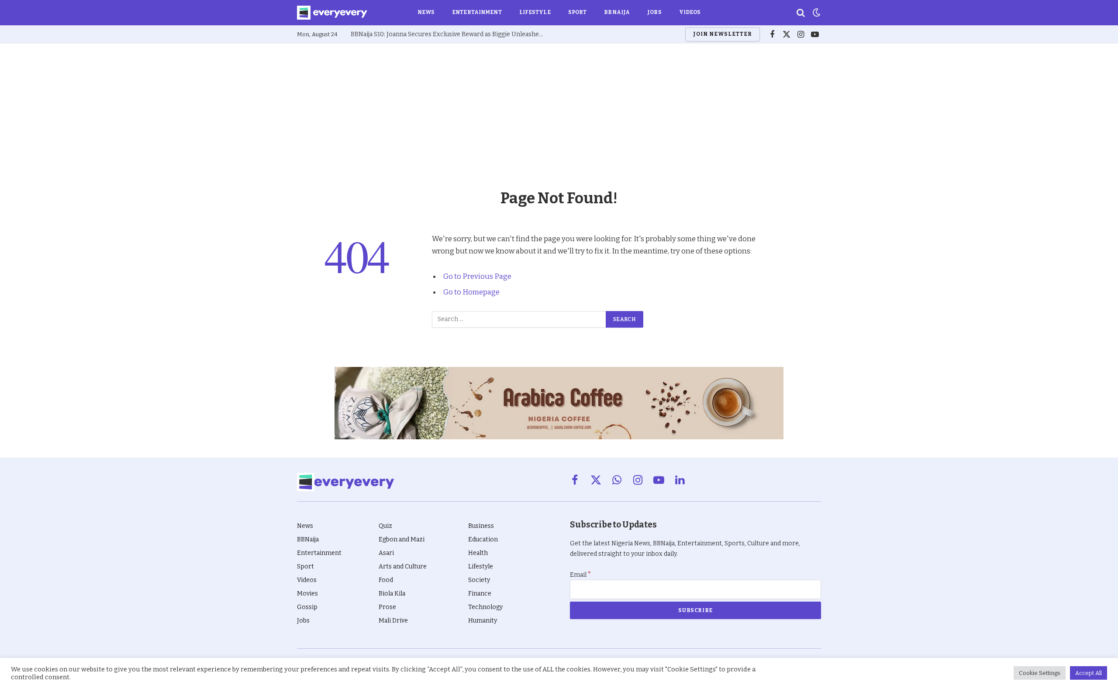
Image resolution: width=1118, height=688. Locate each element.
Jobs (654, 12)
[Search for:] (519, 319)
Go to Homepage (471, 292)
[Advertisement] (559, 109)
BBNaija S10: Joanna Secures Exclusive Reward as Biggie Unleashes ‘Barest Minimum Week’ (449, 34)
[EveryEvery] (332, 12)
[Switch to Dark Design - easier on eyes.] (816, 12)
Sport (577, 12)
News (426, 12)
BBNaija (617, 12)
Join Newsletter (722, 34)
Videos (690, 12)
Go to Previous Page (477, 276)
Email (580, 574)
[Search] (801, 13)
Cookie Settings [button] (1039, 673)
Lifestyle (535, 12)
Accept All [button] (1088, 673)
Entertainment (477, 12)
